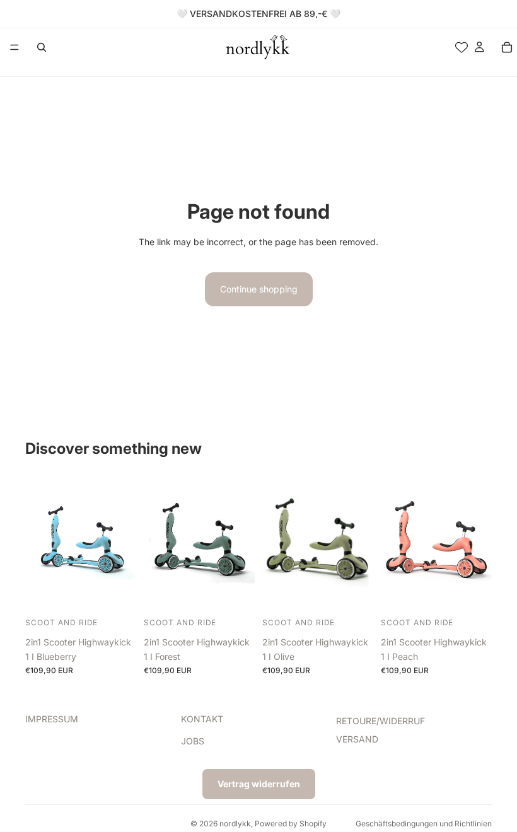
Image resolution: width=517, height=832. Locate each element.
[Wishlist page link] (461, 47)
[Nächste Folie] (122, 543)
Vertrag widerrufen (259, 783)
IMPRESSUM (51, 719)
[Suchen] (41, 47)
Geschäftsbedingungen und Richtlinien (424, 823)
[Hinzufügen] (116, 594)
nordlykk (235, 823)
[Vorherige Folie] (39, 543)
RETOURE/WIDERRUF (380, 720)
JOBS (192, 741)
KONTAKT (202, 719)
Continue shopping (259, 289)
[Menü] (14, 47)
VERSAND (357, 739)
